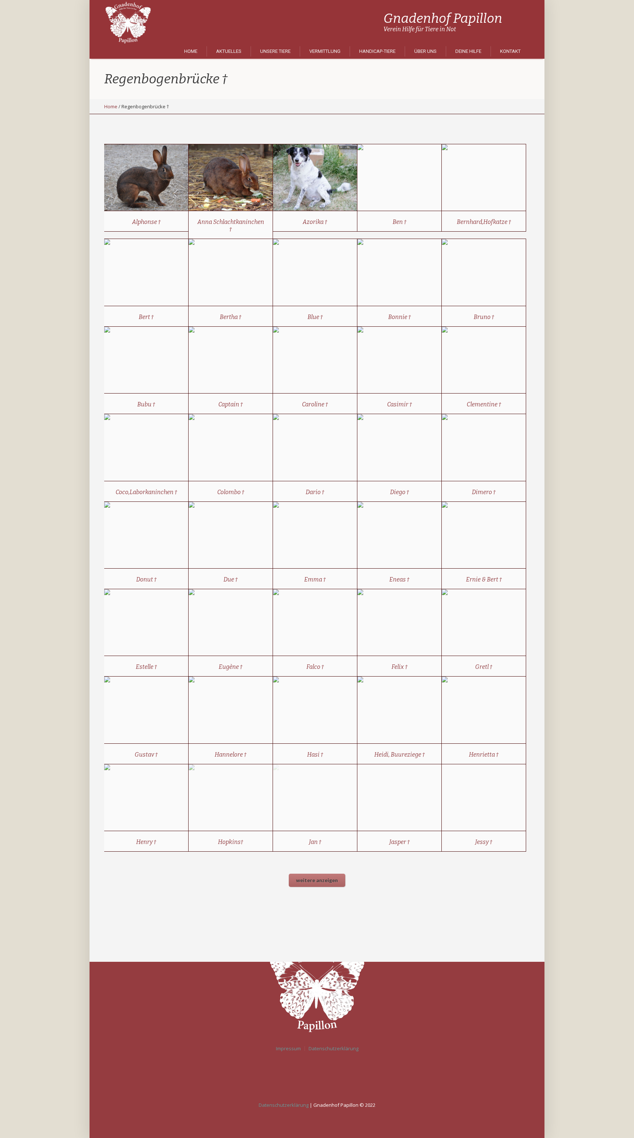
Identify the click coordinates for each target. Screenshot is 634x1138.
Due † (230, 579)
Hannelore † (231, 754)
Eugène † (231, 666)
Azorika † (315, 221)
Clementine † (484, 404)
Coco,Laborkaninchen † (146, 492)
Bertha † (230, 317)
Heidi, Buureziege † (399, 754)
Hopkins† (230, 841)
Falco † (315, 666)
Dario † (315, 492)
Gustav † (146, 754)
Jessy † (483, 841)
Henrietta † (484, 754)
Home (110, 106)
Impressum (288, 1048)
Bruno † (484, 317)
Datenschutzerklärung (333, 1048)
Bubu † (146, 404)
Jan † (315, 841)
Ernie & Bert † (484, 579)
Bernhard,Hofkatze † (484, 221)
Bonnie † (399, 317)
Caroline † (315, 404)
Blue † (315, 317)
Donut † (146, 579)
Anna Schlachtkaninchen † (230, 225)
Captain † (230, 404)
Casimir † (399, 404)
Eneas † (399, 579)
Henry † (146, 841)
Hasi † (315, 754)
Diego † (399, 492)
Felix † (399, 666)
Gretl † (483, 666)
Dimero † (484, 492)
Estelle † (146, 666)
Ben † (400, 221)
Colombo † (230, 492)
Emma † (315, 579)
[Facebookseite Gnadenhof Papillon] (319, 1075)
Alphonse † (146, 221)
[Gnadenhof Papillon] (317, 987)
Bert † (146, 317)
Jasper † (399, 841)
